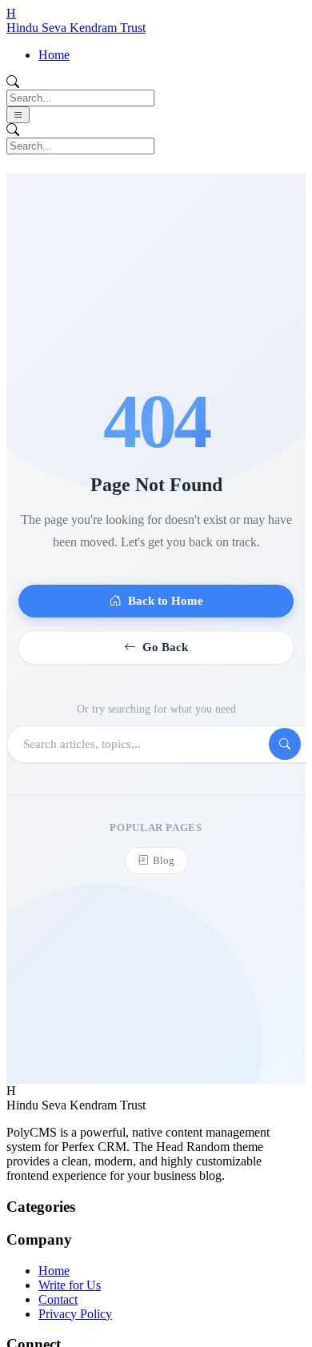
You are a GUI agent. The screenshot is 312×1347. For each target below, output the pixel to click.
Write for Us (69, 1285)
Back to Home (165, 600)
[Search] (285, 744)
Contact (58, 1299)
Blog (163, 860)
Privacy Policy (75, 1314)
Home (54, 55)
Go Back (165, 647)
